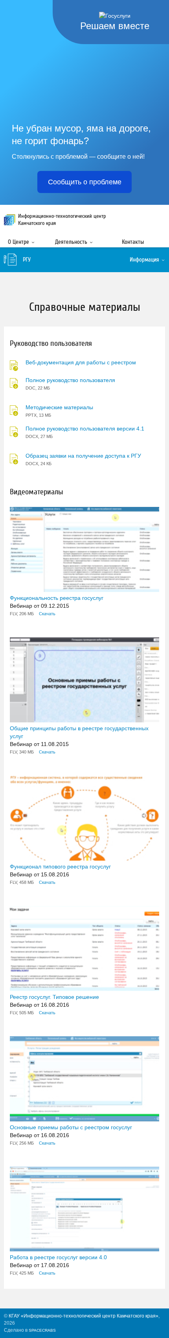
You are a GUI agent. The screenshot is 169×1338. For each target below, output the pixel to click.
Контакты (133, 242)
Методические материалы (59, 407)
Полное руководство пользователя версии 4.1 (85, 428)
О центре (18, 242)
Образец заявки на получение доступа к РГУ (83, 456)
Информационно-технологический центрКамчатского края (62, 219)
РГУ (27, 259)
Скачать (47, 613)
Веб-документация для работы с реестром (81, 362)
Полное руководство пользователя (70, 380)
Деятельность (71, 242)
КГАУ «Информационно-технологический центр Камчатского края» (83, 1316)
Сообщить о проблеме (84, 182)
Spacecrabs (42, 1330)
